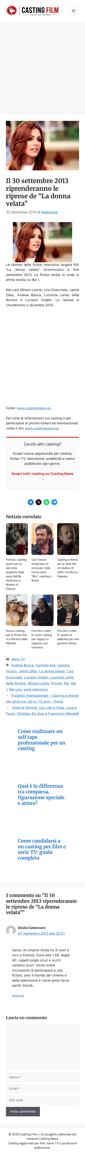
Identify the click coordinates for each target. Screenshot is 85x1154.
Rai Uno (15, 689)
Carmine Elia (45, 665)
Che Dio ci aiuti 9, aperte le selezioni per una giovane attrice (68, 637)
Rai (66, 683)
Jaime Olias (28, 671)
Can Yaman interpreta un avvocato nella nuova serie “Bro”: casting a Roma (41, 570)
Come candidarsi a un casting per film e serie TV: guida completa (42, 849)
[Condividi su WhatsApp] (46, 502)
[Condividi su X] (39, 502)
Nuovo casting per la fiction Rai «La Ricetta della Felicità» (16, 637)
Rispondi (18, 995)
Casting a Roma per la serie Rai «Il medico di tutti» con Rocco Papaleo (67, 568)
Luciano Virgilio (36, 677)
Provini (56, 683)
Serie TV (18, 659)
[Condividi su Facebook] (31, 502)
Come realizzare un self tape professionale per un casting (41, 740)
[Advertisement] (42, 66)
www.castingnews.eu (34, 408)
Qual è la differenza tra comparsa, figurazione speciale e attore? (41, 794)
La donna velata (52, 671)
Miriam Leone (38, 683)
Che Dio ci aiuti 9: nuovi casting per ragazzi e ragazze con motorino (41, 639)
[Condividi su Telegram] (54, 502)
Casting (63, 665)
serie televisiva (36, 689)
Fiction (11, 671)
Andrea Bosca (22, 665)
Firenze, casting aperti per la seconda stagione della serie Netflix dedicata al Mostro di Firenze (16, 574)
